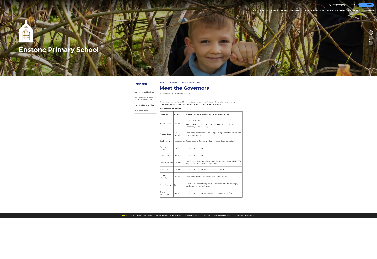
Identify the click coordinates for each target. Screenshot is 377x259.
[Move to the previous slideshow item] (371, 38)
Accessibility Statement (222, 215)
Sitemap (207, 215)
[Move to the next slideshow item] (371, 43)
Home (162, 83)
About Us (173, 83)
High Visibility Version (192, 215)
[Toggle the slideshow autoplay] (371, 32)
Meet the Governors (191, 83)
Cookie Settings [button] (249, 215)
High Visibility (366, 5)
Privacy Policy (238, 215)
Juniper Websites (175, 215)
